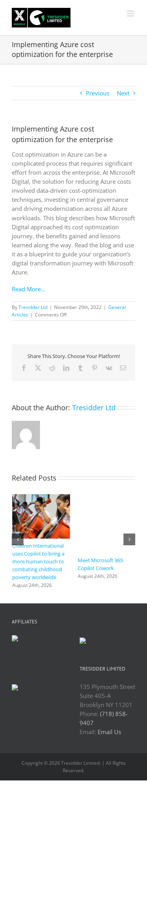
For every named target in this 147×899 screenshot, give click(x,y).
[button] (18, 542)
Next (123, 93)
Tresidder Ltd (32, 307)
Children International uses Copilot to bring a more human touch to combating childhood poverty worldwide (38, 561)
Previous (97, 93)
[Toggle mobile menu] (131, 13)
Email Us (109, 736)
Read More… (28, 289)
